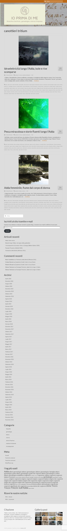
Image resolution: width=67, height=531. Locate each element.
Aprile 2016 (8, 377)
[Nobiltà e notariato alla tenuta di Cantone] (45, 523)
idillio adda (56, 88)
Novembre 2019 (9, 291)
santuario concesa (26, 484)
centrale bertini (40, 86)
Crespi (25, 88)
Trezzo (23, 93)
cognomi (53, 475)
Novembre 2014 (9, 419)
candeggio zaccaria (12, 86)
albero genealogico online (50, 473)
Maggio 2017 (8, 344)
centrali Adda (6, 88)
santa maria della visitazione (23, 91)
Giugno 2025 (8, 283)
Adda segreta (32, 84)
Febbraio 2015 (9, 412)
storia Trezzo (54, 91)
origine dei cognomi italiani (13, 481)
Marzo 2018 (8, 321)
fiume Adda (46, 88)
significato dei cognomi (18, 486)
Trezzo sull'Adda (19, 487)
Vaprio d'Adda (31, 488)
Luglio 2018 (8, 311)
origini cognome (43, 481)
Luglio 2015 (8, 399)
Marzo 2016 (8, 379)
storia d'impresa (10, 440)
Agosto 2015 (8, 397)
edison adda (33, 88)
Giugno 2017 (8, 341)
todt (15, 93)
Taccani (59, 91)
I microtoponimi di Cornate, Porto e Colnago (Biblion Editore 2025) (22, 245)
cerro (16, 88)
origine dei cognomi (56, 479)
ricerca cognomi (9, 484)
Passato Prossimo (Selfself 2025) (13, 248)
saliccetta (13, 91)
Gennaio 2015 (9, 414)
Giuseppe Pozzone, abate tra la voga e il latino (28, 267)
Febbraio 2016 (9, 382)
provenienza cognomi (39, 482)
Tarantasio (6, 93)
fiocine (30, 146)
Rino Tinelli (18, 484)
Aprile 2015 (8, 407)
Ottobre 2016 (8, 361)
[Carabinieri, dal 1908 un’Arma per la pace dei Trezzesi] (59, 523)
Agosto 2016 (8, 367)
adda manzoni (26, 84)
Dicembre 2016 (9, 356)
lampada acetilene (52, 146)
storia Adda (31, 91)
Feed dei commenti (10, 460)
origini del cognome (24, 482)
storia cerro (43, 91)
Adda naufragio (17, 144)
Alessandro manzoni (39, 84)
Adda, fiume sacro (10, 240)
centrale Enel (46, 86)
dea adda (29, 88)
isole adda (60, 88)
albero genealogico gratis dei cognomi (28, 473)
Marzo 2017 (8, 349)
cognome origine (43, 475)
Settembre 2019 (9, 296)
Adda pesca (22, 144)
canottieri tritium (19, 86)
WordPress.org (9, 463)
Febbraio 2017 (9, 351)
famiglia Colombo (34, 477)
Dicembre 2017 (9, 326)
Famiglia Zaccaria (40, 88)
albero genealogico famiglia (45, 472)
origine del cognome (30, 481)
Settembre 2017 (9, 334)
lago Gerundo (32, 204)
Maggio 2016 (8, 374)
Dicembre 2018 (9, 309)
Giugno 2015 (8, 402)
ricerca (20, 75)
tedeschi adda (11, 93)
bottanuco (6, 86)
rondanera (9, 91)
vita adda (37, 93)
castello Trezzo (34, 475)
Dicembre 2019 (9, 288)
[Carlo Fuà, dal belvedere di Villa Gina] (52, 519)
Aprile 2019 (8, 304)
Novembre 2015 (9, 389)
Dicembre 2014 (9, 417)
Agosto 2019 (8, 298)
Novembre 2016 (9, 359)
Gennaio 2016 (9, 384)
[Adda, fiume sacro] (38, 514)
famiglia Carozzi (18, 146)
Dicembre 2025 (9, 281)
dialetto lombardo (25, 477)
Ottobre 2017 (8, 331)
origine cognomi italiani (41, 479)
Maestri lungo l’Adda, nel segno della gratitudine (17, 243)
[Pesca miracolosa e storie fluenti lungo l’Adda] (33, 113)
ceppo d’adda (12, 88)
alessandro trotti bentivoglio (48, 84)
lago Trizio (38, 204)
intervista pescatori (39, 146)
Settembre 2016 (9, 364)
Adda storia (27, 144)
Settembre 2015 (9, 394)
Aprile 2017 (8, 346)
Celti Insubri (35, 202)
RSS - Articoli (8, 497)
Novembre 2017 (9, 329)
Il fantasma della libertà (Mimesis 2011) (15, 250)
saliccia (16, 91)
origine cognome (15, 479)
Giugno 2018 (8, 314)
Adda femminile (15, 84)
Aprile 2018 (8, 319)
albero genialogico (10, 475)
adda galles (21, 84)
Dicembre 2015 (9, 387)
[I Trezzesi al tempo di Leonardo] (59, 519)
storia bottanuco (37, 91)
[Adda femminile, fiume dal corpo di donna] (33, 169)
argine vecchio (57, 84)
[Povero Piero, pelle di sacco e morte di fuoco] (38, 523)
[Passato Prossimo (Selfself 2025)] (59, 514)
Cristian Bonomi (9, 75)
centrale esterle (52, 86)
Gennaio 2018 (9, 324)
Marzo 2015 (8, 409)
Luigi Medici (55, 477)
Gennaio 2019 (9, 306)
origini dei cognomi (10, 482)
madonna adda (43, 204)
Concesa (12, 477)
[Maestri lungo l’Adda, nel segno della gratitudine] (45, 514)
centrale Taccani (59, 86)
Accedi (7, 455)
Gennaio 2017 (9, 354)
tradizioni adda (19, 93)
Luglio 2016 (8, 369)
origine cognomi (26, 479)
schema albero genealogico (41, 484)
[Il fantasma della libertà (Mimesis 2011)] (38, 519)
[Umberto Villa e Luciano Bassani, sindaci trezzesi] (52, 523)
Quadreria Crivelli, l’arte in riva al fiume (25, 262)
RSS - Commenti (9, 499)
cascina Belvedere (26, 86)
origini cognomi (54, 481)
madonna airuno (50, 204)
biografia (8, 428)
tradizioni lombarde (26, 75)
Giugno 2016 (8, 372)
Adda (6, 84)
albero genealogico (28, 472)
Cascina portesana (33, 86)
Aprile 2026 (8, 278)
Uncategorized (10, 446)
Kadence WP (23, 528)
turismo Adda (27, 93)
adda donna (10, 84)
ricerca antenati (52, 482)
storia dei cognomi (39, 486)
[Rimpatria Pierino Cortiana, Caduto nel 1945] (45, 519)
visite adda (33, 93)
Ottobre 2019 (8, 293)
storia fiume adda (48, 91)
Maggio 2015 (8, 404)
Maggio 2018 (8, 316)
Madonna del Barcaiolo (57, 204)
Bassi (61, 84)
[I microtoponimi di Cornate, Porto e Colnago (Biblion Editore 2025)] (52, 514)
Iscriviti (7, 231)
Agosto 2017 (8, 336)
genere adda (50, 88)
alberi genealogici (15, 472)
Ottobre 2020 (8, 286)
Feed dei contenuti (10, 458)
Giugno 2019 (8, 301)
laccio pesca (46, 146)
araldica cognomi (24, 475)
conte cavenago (21, 88)
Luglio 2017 (8, 339)
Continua (36, 80)
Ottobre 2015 (8, 392)
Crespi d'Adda (18, 477)
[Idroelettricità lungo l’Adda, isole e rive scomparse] (33, 50)
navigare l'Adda (59, 146)
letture (20, 191)
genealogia (9, 431)
